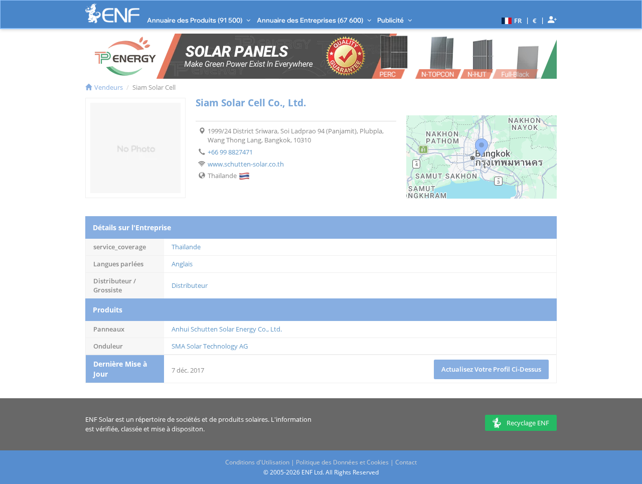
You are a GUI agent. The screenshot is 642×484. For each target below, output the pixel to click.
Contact (406, 462)
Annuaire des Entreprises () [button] (311, 20)
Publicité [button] (391, 20)
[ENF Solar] (112, 13)
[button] (510, 20)
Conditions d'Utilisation (257, 462)
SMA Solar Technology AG (210, 346)
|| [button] (535, 20)
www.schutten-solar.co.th (246, 164)
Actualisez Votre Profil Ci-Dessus (491, 369)
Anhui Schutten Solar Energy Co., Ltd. (227, 329)
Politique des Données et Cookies (342, 462)
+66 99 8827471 (230, 151)
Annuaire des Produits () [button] (195, 20)
